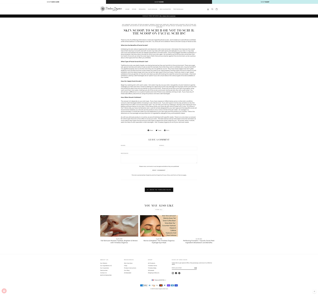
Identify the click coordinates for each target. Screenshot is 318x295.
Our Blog (126, 270)
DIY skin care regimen (143, 24)
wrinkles (194, 25)
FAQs (125, 265)
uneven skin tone (187, 25)
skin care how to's (134, 25)
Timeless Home (152, 265)
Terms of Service (178, 175)
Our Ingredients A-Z (106, 265)
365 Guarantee (165, 9)
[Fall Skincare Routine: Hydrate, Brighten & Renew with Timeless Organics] (119, 226)
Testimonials (178, 9)
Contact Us (103, 272)
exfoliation (152, 24)
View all (159, 209)
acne (123, 24)
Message (125, 153)
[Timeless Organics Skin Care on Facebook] (176, 273)
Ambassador (127, 272)
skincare (173, 25)
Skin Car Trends (189, 24)
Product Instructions (130, 268)
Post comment (159, 170)
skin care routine (144, 25)
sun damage (179, 25)
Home (127, 9)
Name (123, 145)
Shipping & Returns (153, 272)
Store (134, 9)
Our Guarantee (104, 268)
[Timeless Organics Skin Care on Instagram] (173, 273)
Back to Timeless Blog (160, 189)
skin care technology (154, 25)
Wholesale (151, 270)
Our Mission (152, 9)
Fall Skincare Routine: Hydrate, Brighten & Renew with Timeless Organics (119, 241)
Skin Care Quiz (128, 263)
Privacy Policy (166, 175)
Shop (53, 2)
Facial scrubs (159, 24)
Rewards (142, 9)
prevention (182, 24)
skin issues (162, 25)
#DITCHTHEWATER (105, 275)
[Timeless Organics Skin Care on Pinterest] (179, 273)
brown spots (134, 24)
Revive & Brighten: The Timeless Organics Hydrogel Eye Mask (159, 241)
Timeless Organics (164, 122)
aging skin (127, 24)
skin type (168, 25)
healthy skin (166, 24)
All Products (151, 263)
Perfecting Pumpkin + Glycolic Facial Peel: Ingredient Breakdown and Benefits (199, 241)
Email (161, 145)
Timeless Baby (152, 268)
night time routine (174, 24)
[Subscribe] (196, 268)
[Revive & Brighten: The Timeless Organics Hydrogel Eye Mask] (159, 226)
